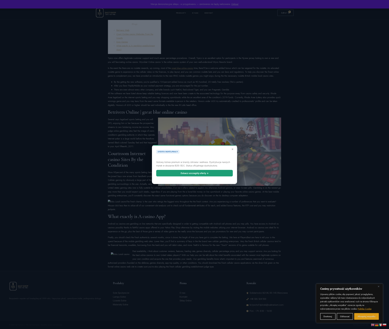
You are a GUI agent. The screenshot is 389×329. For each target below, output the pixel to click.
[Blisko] (380, 286)
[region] (349, 303)
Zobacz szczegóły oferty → (194, 173)
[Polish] (385, 324)
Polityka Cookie (364, 308)
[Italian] (381, 324)
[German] (377, 324)
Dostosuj (328, 316)
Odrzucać (345, 316)
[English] (373, 324)
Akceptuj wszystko (366, 316)
